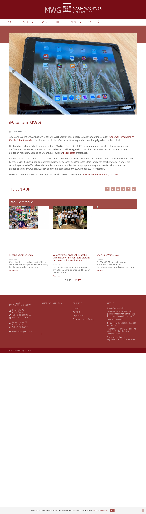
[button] (107, 189)
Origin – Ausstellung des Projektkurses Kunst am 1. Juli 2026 (121, 338)
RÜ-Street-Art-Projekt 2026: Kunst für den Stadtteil (122, 324)
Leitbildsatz (69, 152)
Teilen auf (20, 189)
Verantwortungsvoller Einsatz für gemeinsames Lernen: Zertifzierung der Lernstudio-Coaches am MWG (71, 257)
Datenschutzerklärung (100, 510)
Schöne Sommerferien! (21, 254)
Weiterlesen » (13, 270)
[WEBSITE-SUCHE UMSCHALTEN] (98, 22)
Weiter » (79, 280)
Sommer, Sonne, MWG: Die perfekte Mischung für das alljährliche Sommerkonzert (121, 331)
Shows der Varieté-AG (108, 254)
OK (112, 510)
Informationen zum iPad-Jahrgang (100, 174)
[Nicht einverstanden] (143, 510)
